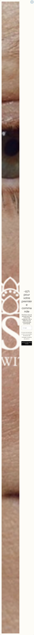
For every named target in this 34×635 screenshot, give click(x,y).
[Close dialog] (32, 2)
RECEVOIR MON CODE (27, 343)
